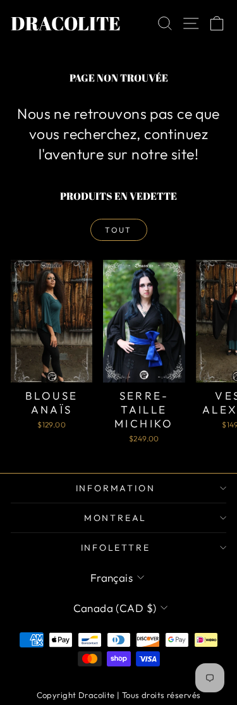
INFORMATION (115, 488)
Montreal (115, 518)
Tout (118, 230)
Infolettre (115, 547)
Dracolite (66, 23)
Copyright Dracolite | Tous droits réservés (119, 695)
